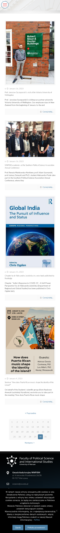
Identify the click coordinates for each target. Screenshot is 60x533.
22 (38, 432)
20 (27, 432)
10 (17, 427)
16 (48, 427)
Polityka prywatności (36, 527)
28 (30, 437)
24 (48, 432)
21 (33, 432)
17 (12, 432)
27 (25, 437)
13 (33, 427)
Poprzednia (31, 413)
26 (20, 437)
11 (22, 427)
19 (22, 432)
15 (43, 427)
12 (27, 427)
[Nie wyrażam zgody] (56, 510)
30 (40, 437)
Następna (29, 443)
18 (17, 432)
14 (38, 427)
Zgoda (18, 527)
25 (14, 437)
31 (45, 437)
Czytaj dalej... (48, 112)
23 (43, 432)
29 (35, 437)
